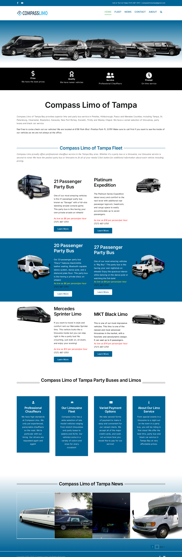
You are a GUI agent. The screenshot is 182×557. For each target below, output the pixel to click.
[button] (161, 12)
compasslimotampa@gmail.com (153, 3)
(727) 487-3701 (61, 222)
